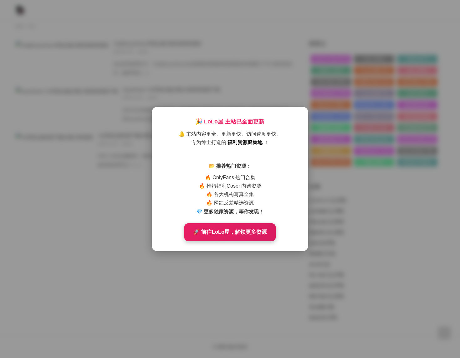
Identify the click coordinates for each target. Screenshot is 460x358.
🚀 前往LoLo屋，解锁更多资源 (230, 232)
